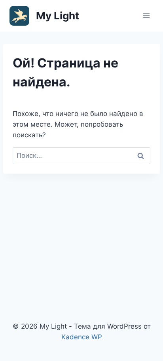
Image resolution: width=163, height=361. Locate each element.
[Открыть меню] (146, 15)
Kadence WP (81, 337)
